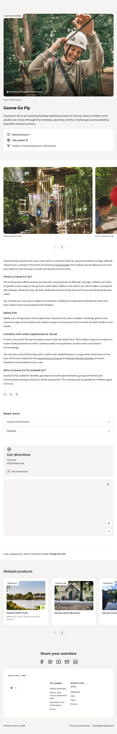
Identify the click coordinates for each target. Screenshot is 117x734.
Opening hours (20, 134)
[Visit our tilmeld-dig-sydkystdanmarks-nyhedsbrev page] (66, 661)
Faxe (73, 700)
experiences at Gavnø (49, 358)
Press (52, 709)
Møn (73, 696)
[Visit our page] (50, 661)
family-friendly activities (80, 358)
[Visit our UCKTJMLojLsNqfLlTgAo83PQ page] (58, 661)
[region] (58, 507)
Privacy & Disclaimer (79, 725)
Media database (58, 688)
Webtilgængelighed (103, 725)
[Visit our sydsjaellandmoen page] (41, 661)
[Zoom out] (108, 531)
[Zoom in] (108, 523)
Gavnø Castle (62, 265)
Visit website (18, 140)
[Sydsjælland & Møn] (16, 675)
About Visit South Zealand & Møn (58, 695)
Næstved (75, 692)
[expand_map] (108, 484)
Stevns (74, 704)
